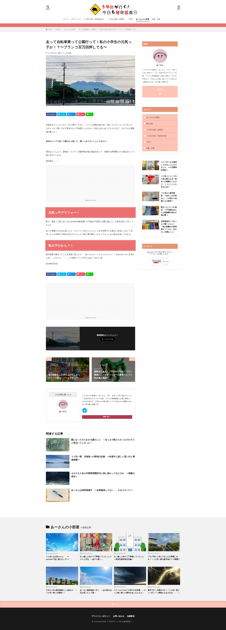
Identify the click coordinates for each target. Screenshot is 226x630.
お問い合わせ (118, 616)
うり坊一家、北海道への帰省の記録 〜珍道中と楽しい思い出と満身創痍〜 (103, 458)
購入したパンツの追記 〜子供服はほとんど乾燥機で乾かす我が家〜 (169, 211)
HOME (50, 29)
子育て (130, 19)
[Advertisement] (90, 181)
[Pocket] (80, 114)
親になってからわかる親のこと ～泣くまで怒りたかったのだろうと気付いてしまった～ (103, 441)
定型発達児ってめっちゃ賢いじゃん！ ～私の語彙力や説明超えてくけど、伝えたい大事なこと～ (169, 226)
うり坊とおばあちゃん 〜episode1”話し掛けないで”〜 (57, 557)
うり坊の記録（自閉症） (117, 19)
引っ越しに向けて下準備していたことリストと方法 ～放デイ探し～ (96, 557)
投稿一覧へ (106, 417)
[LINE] (89, 114)
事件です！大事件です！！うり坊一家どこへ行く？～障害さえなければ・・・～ (164, 591)
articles (58, 29)
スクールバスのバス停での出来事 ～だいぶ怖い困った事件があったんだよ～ (130, 591)
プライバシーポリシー (100, 616)
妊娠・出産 (156, 19)
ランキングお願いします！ (160, 254)
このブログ (86, 396)
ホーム (65, 19)
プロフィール (76, 19)
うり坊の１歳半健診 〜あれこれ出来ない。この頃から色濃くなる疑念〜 (169, 197)
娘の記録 (149, 124)
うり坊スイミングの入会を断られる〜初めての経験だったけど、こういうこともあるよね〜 (169, 181)
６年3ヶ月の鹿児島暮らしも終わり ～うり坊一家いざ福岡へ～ (61, 591)
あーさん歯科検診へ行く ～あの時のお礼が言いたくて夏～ (96, 591)
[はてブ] (71, 114)
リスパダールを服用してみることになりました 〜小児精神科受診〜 (169, 166)
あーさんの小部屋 (142, 19)
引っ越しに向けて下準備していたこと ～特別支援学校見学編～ (130, 557)
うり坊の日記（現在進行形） (94, 19)
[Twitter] (61, 114)
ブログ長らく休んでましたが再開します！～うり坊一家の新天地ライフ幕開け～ (164, 559)
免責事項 (131, 616)
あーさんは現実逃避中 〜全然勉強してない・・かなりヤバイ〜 (102, 490)
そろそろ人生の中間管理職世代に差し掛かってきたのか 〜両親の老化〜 (103, 475)
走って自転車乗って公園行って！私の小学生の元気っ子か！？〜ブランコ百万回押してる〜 (108, 29)
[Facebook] (51, 114)
